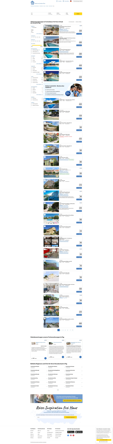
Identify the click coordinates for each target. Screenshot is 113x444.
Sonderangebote (38, 103)
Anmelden (60, 1)
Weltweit (32, 435)
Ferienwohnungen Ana (63, 169)
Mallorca (32, 434)
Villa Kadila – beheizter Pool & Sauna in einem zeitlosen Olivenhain (67, 38)
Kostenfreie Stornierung (38, 53)
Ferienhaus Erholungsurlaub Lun (65, 49)
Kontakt (48, 437)
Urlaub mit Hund (38, 77)
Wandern (38, 91)
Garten (38, 60)
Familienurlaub (38, 80)
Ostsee (31, 432)
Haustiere (38, 67)
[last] (73, 330)
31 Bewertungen (65, 205)
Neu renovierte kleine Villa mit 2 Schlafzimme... (65, 27)
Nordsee (31, 430)
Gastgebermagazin (58, 432)
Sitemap (31, 437)
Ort (31, 13)
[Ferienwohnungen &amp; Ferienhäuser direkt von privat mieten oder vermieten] (37, 3)
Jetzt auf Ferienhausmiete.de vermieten (72, 400)
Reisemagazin (49, 434)
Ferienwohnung (38, 99)
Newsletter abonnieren (70, 417)
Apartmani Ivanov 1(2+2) (63, 157)
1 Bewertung (65, 297)
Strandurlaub (38, 79)
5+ (39, 37)
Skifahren (38, 89)
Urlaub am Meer (38, 82)
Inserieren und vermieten (59, 430)
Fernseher (38, 61)
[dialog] (104, 435)
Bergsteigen (38, 92)
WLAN (38, 58)
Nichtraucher (38, 70)
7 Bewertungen (65, 251)
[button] (103, 441)
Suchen (78, 13)
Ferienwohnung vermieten (78, 1)
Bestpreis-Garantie (38, 105)
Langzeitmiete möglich (38, 72)
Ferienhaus (38, 98)
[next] (70, 330)
